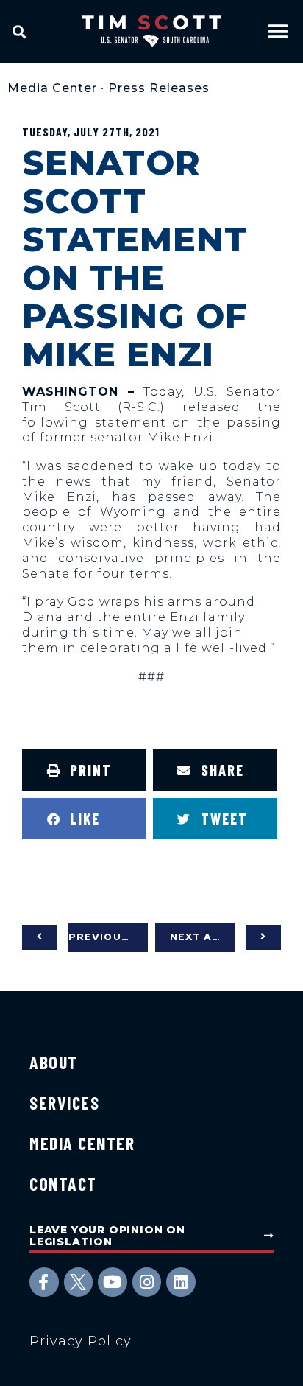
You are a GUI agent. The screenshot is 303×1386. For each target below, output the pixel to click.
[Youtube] (112, 1282)
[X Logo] (78, 1282)
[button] (19, 31)
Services (64, 1102)
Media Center (52, 88)
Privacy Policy (80, 1341)
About (53, 1062)
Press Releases (159, 88)
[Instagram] (147, 1282)
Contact (63, 1183)
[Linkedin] (181, 1282)
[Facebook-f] (44, 1282)
